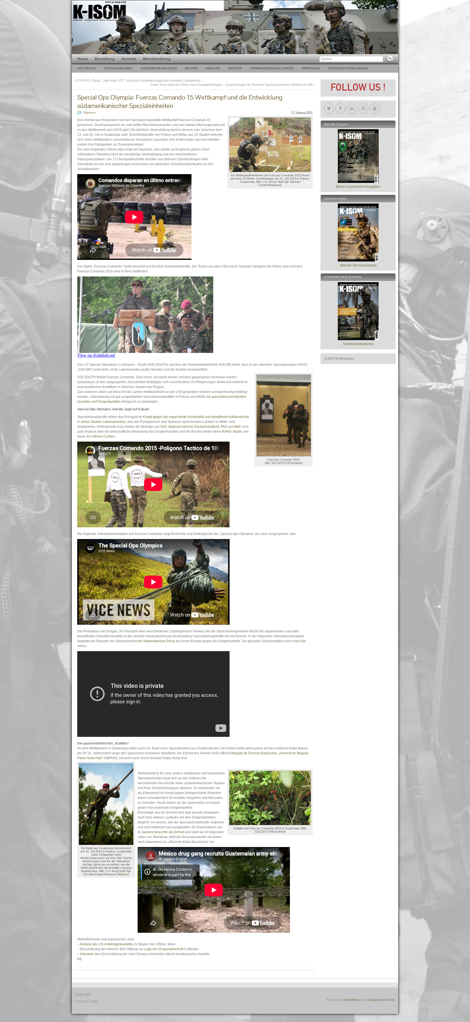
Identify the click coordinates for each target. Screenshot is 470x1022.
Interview (87, 954)
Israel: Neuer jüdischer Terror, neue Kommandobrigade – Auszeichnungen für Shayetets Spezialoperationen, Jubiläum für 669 (232, 85)
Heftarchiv (86, 68)
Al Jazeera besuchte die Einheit (161, 832)
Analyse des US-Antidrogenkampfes (106, 944)
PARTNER (235, 68)
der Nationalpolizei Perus (157, 641)
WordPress (353, 1000)
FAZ (224, 427)
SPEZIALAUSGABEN (118, 68)
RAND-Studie (232, 431)
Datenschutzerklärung (348, 68)
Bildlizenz (123, 874)
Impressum (311, 68)
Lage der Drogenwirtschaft (163, 949)
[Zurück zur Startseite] (235, 27)
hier (303, 641)
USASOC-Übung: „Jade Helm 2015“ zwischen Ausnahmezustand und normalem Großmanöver (139, 80)
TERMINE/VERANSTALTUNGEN (272, 68)
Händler (213, 68)
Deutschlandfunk (206, 427)
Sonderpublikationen (159, 68)
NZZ (163, 427)
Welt (237, 427)
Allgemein (89, 112)
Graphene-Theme (381, 1000)
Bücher (191, 68)
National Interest (180, 427)
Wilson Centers (103, 436)
